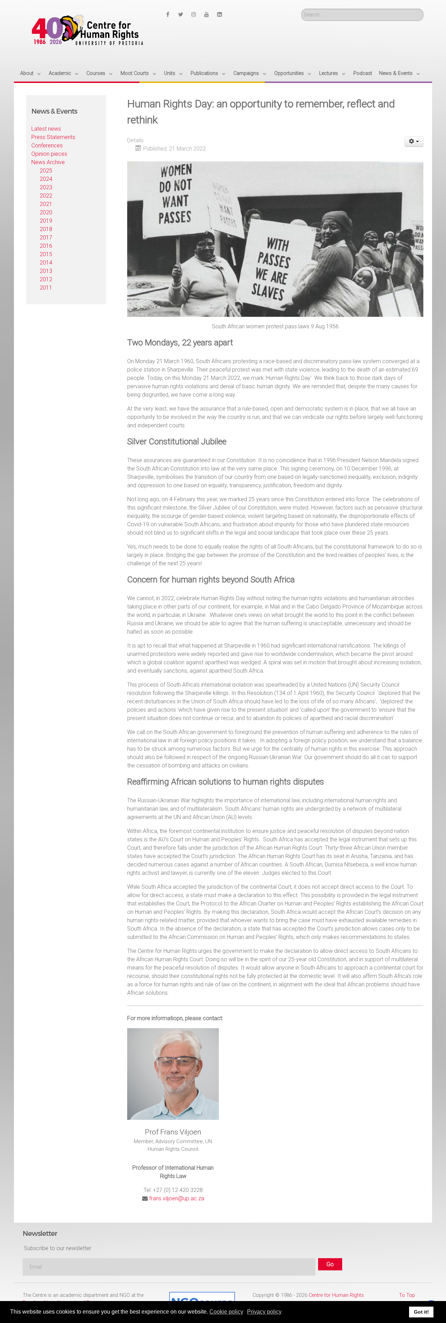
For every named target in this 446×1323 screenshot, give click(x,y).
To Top (407, 1295)
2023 (46, 187)
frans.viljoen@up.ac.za (176, 1198)
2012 (46, 279)
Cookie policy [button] (226, 1312)
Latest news (46, 128)
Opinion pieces (49, 154)
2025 (46, 170)
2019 (46, 220)
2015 (46, 254)
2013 (46, 271)
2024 (46, 179)
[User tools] (414, 141)
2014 (46, 262)
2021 (46, 204)
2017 (46, 237)
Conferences (47, 145)
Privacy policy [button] (264, 1312)
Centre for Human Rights (336, 1295)
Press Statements (53, 137)
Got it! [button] (421, 1312)
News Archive (48, 162)
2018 (46, 229)
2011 (46, 287)
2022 (46, 195)
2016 (46, 246)
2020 (46, 212)
